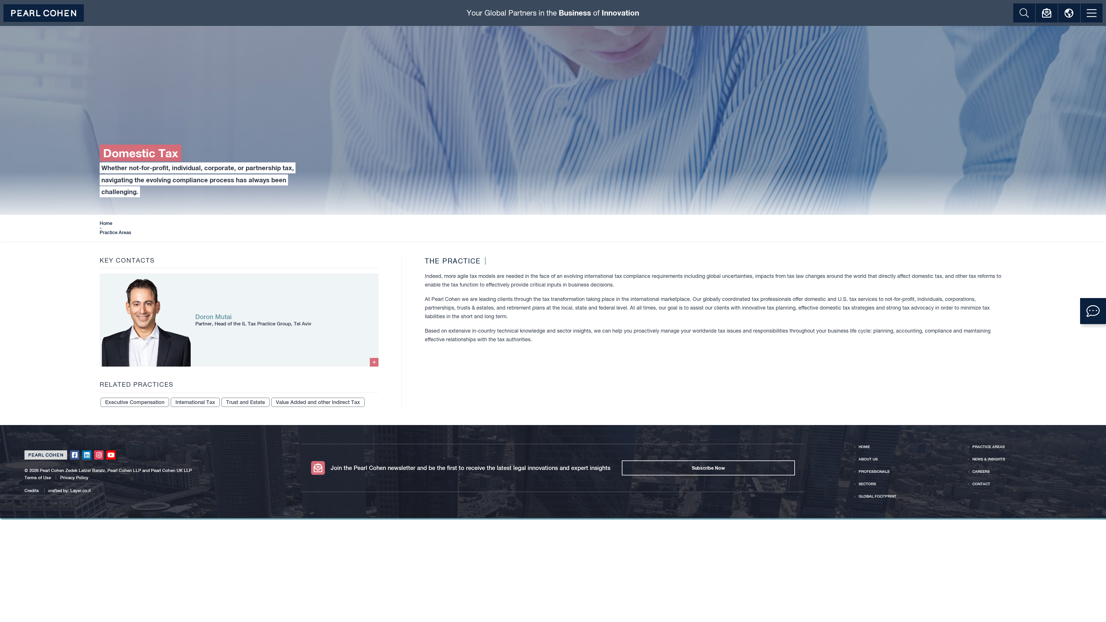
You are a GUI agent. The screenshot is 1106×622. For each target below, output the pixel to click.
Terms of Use (37, 477)
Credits (32, 490)
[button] (1093, 311)
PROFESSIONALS (874, 471)
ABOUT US (868, 459)
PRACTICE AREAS (988, 447)
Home (106, 223)
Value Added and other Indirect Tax (318, 402)
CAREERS (981, 471)
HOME (864, 447)
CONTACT (981, 484)
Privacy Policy (74, 477)
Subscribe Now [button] (708, 468)
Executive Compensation (134, 402)
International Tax (195, 402)
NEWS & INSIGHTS (988, 459)
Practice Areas (115, 232)
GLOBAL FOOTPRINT (877, 496)
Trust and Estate (245, 402)
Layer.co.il (80, 490)
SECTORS (867, 484)
